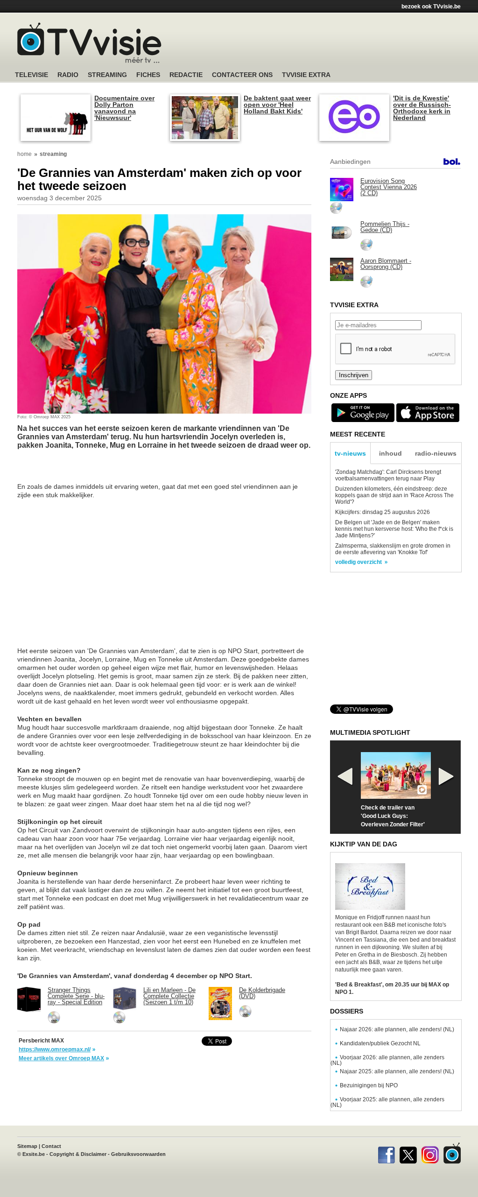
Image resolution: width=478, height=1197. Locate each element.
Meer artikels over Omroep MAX (61, 1058)
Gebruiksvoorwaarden (138, 1154)
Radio (67, 74)
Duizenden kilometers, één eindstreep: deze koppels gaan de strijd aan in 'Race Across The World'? (394, 495)
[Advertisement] (327, 44)
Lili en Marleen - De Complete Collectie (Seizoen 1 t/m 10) (169, 996)
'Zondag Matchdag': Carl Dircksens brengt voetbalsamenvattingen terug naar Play (388, 475)
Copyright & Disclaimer (77, 1154)
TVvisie (452, 1153)
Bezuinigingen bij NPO (369, 1085)
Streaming (107, 74)
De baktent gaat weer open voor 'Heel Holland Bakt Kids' (277, 104)
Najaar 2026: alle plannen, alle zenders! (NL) (397, 1029)
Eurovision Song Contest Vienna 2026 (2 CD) (388, 187)
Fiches (148, 74)
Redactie (186, 74)
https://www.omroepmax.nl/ (55, 1049)
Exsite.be (33, 1154)
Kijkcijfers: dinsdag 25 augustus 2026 (382, 512)
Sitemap (27, 1146)
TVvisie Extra (306, 74)
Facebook (386, 1153)
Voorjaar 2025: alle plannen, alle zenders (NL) (387, 1102)
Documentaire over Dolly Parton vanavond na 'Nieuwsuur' (124, 108)
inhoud (390, 453)
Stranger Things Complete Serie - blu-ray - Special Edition (76, 996)
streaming (53, 154)
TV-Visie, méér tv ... (89, 42)
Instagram (430, 1153)
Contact (51, 1146)
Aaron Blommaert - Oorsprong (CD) (385, 263)
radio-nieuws (436, 453)
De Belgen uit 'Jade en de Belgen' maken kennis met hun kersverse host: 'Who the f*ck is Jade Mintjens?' (394, 529)
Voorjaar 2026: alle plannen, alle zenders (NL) (387, 1060)
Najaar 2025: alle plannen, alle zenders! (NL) (397, 1071)
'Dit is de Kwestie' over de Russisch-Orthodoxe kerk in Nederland (422, 108)
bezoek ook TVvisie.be (431, 6)
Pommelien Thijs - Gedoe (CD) (384, 226)
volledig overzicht (358, 562)
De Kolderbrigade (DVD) (262, 993)
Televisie (31, 74)
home (24, 154)
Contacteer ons (242, 74)
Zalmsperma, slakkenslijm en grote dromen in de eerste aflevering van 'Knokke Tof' (392, 549)
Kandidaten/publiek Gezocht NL (380, 1043)
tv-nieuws (350, 453)
